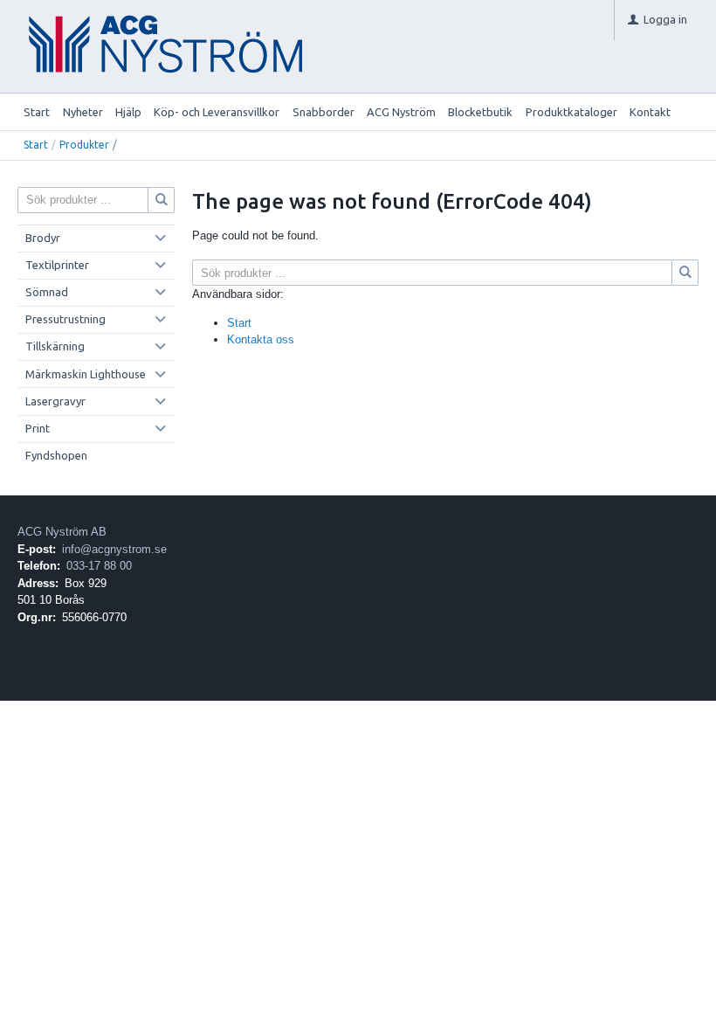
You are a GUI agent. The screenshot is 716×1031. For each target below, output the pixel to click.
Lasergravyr (55, 401)
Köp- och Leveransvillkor (216, 112)
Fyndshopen (56, 455)
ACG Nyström (401, 112)
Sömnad (46, 292)
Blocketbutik (480, 112)
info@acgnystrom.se (114, 549)
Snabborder (324, 112)
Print (37, 428)
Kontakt (650, 112)
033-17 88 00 (99, 565)
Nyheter (83, 112)
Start (37, 112)
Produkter (84, 144)
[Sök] (685, 272)
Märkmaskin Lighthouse (85, 374)
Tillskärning (55, 346)
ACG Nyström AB (62, 531)
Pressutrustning (65, 319)
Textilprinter (57, 265)
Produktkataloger (571, 112)
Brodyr (42, 238)
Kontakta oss (260, 339)
